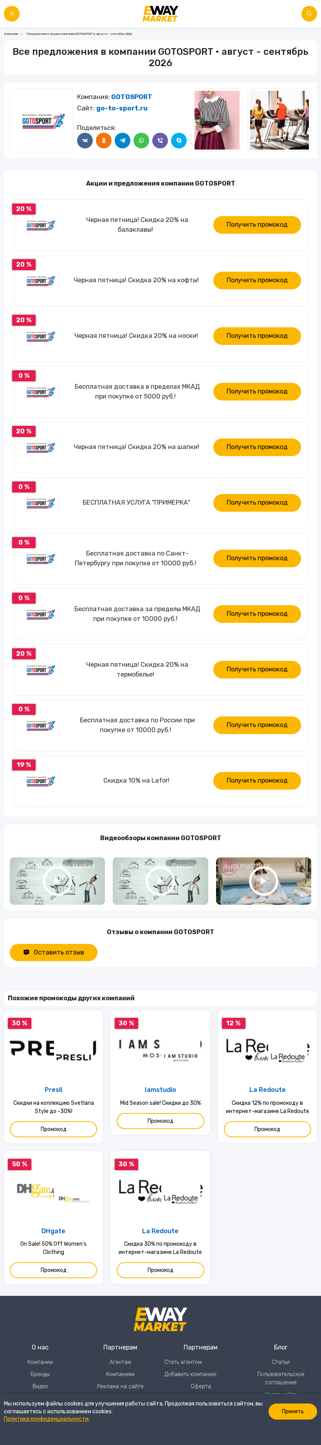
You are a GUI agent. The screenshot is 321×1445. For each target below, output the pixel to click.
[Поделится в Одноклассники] (104, 140)
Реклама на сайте (120, 1386)
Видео (40, 1386)
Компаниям (120, 1374)
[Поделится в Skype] (179, 140)
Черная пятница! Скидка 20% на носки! (136, 335)
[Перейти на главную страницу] (160, 14)
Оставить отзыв (59, 952)
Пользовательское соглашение (281, 1378)
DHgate (53, 1231)
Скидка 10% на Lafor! (136, 780)
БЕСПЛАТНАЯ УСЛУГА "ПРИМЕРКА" (136, 502)
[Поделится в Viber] (160, 140)
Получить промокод (257, 224)
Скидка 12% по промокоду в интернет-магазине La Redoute (267, 1107)
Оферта (201, 1386)
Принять (293, 1411)
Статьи (281, 1362)
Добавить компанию (190, 1374)
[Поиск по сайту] (309, 14)
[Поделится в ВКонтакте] (85, 140)
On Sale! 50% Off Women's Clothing (53, 1248)
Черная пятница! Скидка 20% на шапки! (136, 447)
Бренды (40, 1374)
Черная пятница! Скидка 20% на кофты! (136, 280)
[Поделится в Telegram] (122, 140)
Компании (11, 34)
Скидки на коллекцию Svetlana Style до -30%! (53, 1107)
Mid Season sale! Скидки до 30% (160, 1103)
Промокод (54, 1129)
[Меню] (12, 14)
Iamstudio (160, 1089)
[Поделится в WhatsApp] (141, 140)
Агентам (120, 1362)
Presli (53, 1089)
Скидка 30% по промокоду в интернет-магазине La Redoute (160, 1248)
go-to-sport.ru (122, 108)
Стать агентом (183, 1362)
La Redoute (267, 1089)
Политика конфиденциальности (46, 1419)
